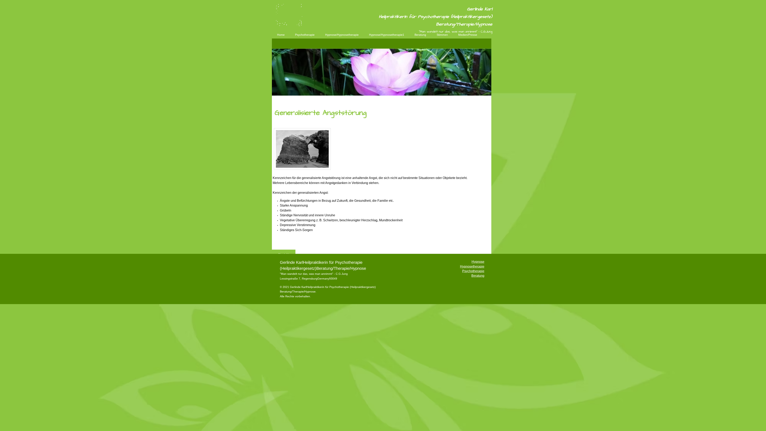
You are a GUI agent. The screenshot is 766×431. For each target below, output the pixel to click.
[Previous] (277, 151)
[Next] (486, 151)
